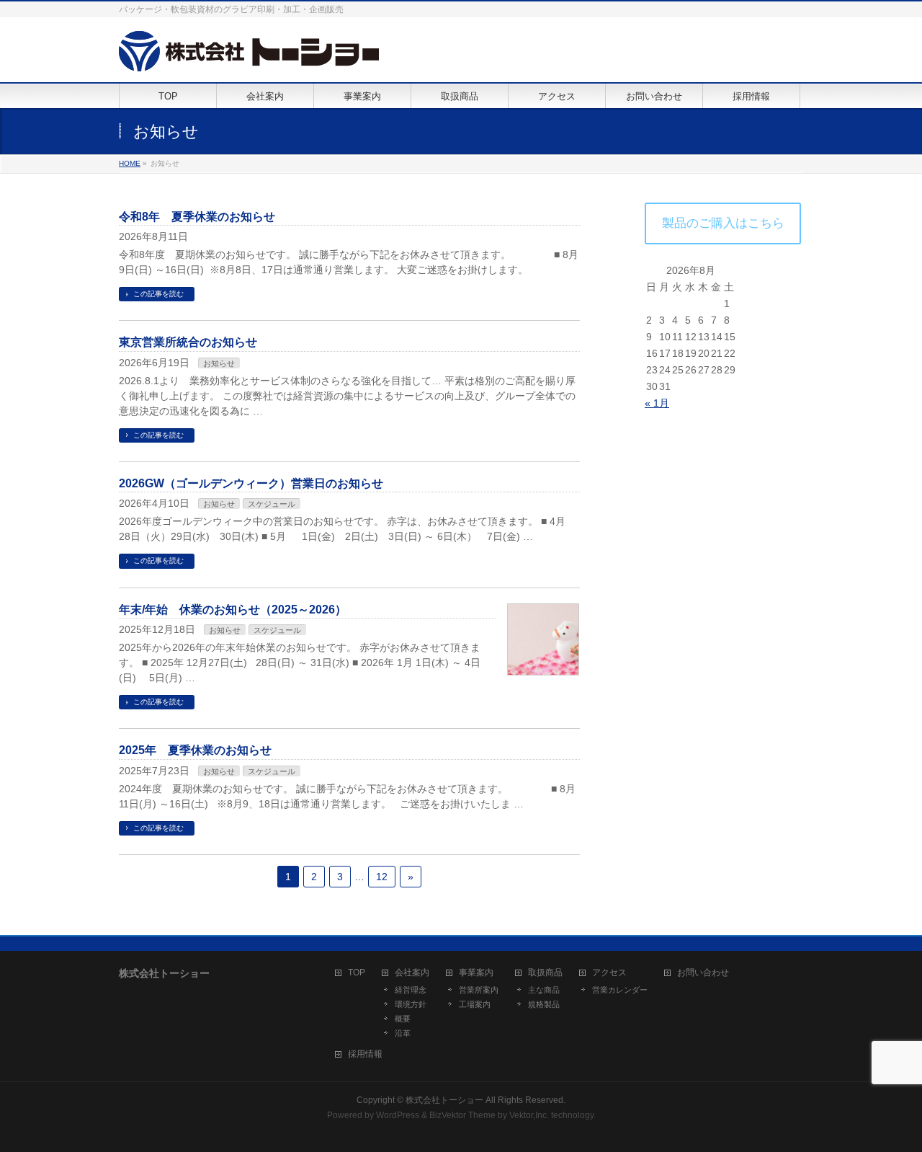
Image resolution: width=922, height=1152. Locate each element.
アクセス (609, 973)
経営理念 (410, 989)
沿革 (403, 1033)
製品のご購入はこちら (723, 223)
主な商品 (544, 989)
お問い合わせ (703, 973)
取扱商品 (545, 973)
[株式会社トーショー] (249, 55)
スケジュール (271, 504)
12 (382, 876)
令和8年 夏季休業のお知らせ (197, 217)
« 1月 (657, 403)
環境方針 (410, 1004)
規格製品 (544, 1004)
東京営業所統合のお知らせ (188, 342)
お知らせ (219, 363)
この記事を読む (158, 294)
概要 (403, 1018)
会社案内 (412, 973)
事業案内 (476, 973)
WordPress (397, 1115)
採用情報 (365, 1054)
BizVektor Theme (462, 1115)
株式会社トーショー (444, 1100)
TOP (356, 973)
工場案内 (475, 1004)
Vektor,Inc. (529, 1115)
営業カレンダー (620, 989)
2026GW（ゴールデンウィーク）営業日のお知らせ (251, 483)
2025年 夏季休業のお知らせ (195, 750)
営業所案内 (478, 989)
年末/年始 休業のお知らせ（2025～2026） (232, 609)
